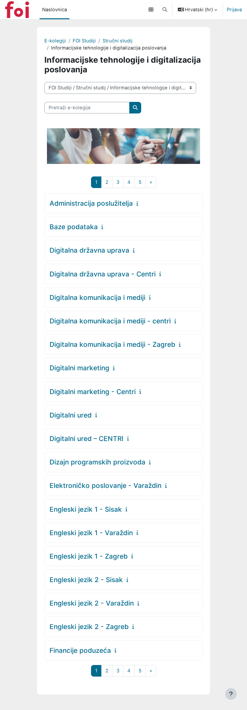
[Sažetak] (138, 203)
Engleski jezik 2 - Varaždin (92, 603)
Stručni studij (118, 41)
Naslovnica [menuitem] (54, 10)
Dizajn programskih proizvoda (97, 462)
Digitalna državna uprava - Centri (103, 274)
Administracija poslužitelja (91, 203)
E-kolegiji (55, 41)
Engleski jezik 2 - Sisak (86, 580)
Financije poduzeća (80, 650)
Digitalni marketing (79, 368)
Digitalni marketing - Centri (93, 392)
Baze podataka (74, 227)
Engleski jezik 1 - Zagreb (89, 556)
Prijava (234, 10)
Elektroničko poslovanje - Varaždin (105, 485)
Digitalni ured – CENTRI (87, 439)
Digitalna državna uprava (89, 250)
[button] (165, 9)
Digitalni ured (71, 415)
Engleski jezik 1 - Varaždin (91, 533)
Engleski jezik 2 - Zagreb (89, 627)
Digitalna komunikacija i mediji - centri (110, 321)
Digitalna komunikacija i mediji (97, 297)
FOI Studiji (84, 41)
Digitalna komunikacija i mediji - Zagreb (112, 344)
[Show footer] (231, 694)
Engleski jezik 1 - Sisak (86, 509)
